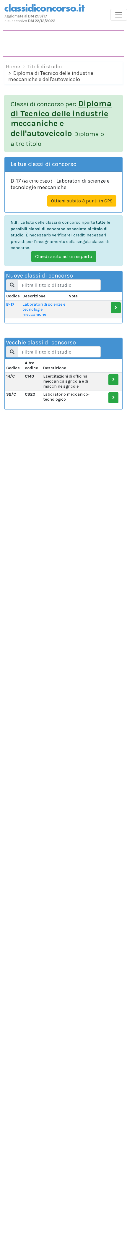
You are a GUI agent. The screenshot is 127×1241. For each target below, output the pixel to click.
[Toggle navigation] (118, 15)
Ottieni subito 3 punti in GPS (82, 201)
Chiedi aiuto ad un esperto (63, 256)
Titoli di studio (44, 66)
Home (13, 66)
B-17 (10, 304)
